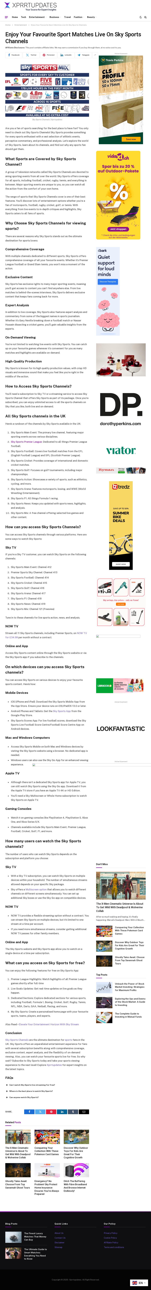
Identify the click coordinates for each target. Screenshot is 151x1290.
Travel (67, 17)
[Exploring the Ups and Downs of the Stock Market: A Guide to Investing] (104, 1002)
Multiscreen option (36, 889)
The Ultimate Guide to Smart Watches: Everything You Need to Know (35, 1254)
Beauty (91, 17)
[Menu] (6, 17)
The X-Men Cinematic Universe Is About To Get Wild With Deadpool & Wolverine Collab (18, 1153)
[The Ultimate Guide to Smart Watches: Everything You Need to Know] (13, 1253)
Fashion (78, 17)
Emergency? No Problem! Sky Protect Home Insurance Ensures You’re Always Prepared (47, 1187)
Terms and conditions (114, 1247)
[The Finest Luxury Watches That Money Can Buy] (13, 1237)
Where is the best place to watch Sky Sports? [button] (31, 1091)
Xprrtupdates (54, 1065)
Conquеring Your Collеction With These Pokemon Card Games (47, 1151)
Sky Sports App (62, 711)
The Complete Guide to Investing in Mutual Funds (128, 1015)
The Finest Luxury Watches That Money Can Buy (35, 1236)
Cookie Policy (110, 1238)
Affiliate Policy (111, 1242)
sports (68, 1039)
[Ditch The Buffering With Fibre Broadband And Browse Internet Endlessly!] (76, 1170)
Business (54, 17)
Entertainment (37, 17)
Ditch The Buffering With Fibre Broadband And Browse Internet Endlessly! (75, 1186)
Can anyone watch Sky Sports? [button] (24, 1097)
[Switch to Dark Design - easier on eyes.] (140, 17)
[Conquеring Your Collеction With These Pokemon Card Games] (47, 1137)
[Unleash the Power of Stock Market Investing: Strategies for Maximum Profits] (104, 987)
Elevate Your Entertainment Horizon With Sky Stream (49, 1024)
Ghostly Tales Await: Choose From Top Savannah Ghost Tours (17, 1184)
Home (15, 17)
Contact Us (60, 1238)
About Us (59, 1233)
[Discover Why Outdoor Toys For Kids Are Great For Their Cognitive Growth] (76, 1137)
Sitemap (58, 1247)
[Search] (145, 17)
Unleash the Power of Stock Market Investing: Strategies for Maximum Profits (129, 987)
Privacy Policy (110, 1233)
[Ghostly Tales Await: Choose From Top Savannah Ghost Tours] (18, 1170)
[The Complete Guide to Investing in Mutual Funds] (104, 1017)
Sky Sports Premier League (26, 441)
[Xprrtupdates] (30, 6)
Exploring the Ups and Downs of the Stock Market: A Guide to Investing (130, 1001)
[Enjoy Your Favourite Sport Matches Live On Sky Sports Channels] (47, 89)
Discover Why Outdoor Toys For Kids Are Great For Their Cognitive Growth (76, 1153)
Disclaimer (59, 1242)
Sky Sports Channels (17, 1039)
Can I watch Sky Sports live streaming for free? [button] (32, 1085)
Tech (23, 17)
